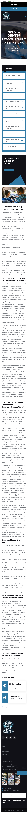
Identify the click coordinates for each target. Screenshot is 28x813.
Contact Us (9, 170)
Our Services (5, 751)
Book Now (14, 4)
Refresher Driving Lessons (9, 764)
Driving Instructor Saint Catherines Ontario (11, 147)
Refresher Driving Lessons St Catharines (12, 133)
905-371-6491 (8, 788)
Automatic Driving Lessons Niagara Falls (12, 89)
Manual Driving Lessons (8, 766)
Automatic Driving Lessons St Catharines (12, 95)
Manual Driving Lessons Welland (11, 120)
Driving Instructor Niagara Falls (12, 114)
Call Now (14, 8)
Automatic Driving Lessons (9, 769)
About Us (4, 749)
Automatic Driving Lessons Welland (12, 107)
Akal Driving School (16, 221)
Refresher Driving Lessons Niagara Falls (12, 127)
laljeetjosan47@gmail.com (11, 790)
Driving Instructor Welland (12, 101)
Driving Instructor (7, 761)
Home (13, 46)
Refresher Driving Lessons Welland (12, 140)
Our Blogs (4, 754)
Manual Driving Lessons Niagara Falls (11, 82)
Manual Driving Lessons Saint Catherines (12, 76)
